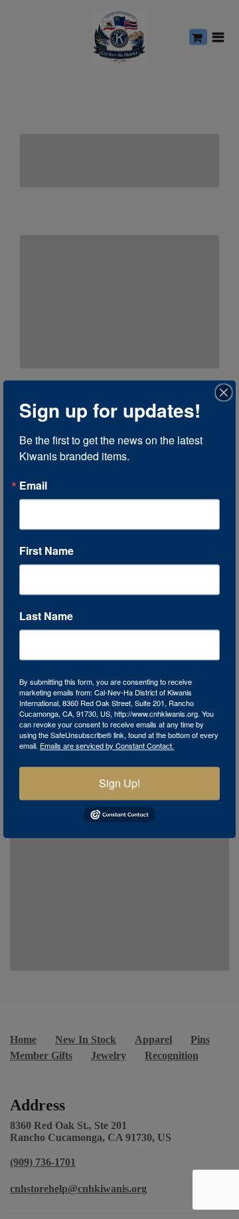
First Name (46, 551)
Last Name (46, 616)
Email (33, 485)
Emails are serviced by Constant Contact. (107, 745)
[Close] (224, 392)
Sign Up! (119, 783)
